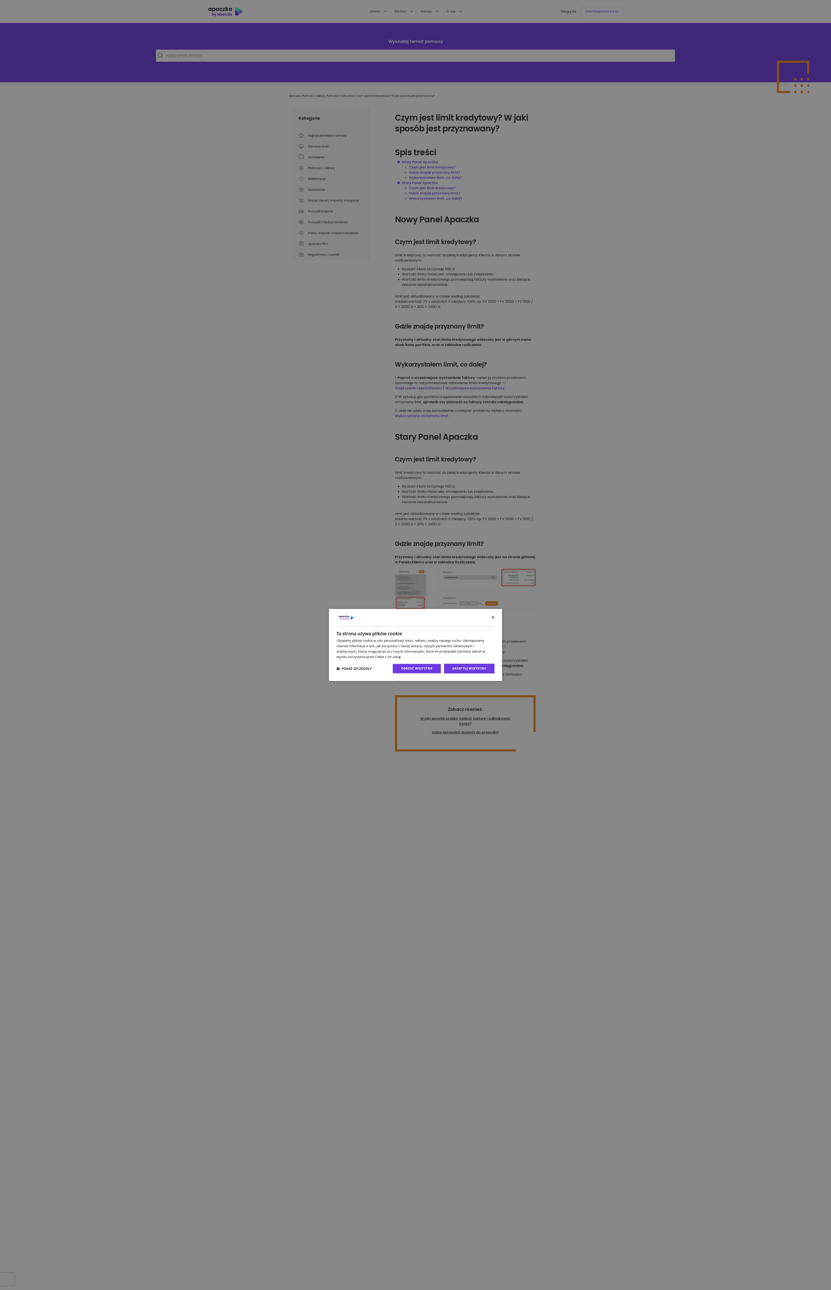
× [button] (492, 617)
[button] (354, 668)
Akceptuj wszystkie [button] (469, 668)
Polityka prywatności (417, 657)
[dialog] (415, 645)
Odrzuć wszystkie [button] (416, 668)
